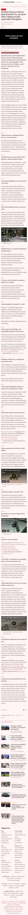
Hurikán (3, 717)
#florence (4, 546)
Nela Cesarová (19, 751)
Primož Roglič (18, 841)
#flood (14, 545)
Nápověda (22, 901)
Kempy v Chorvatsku (5, 862)
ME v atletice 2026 (5, 853)
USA (22, 715)
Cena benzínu (18, 878)
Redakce (9, 903)
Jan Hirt (16, 837)
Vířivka (16, 888)
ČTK (2, 22)
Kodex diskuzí (18, 910)
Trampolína (23, 884)
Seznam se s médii (9, 910)
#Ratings (7, 435)
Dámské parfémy (15, 893)
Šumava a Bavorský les (6, 866)
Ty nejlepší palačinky (19, 848)
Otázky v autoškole (19, 870)
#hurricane (23, 545)
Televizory (13, 895)
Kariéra (17, 901)
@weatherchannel (9, 432)
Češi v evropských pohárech (13, 880)
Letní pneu (22, 893)
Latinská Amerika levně (6, 870)
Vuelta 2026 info (18, 833)
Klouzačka (10, 886)
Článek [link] (3, 231)
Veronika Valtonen (20, 760)
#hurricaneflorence (16, 543)
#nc (10, 545)
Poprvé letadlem (5, 864)
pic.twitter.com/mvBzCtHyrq (9, 352)
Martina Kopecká (20, 741)
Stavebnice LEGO (6, 893)
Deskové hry (7, 895)
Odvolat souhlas (17, 911)
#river (17, 545)
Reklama (15, 903)
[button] (14, 235)
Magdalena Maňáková (16, 732)
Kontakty (3, 903)
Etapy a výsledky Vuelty (20, 835)
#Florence (21, 350)
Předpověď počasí (21, 876)
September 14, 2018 (7, 443)
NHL (2, 857)
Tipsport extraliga (5, 851)
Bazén (10, 884)
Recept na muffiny (19, 850)
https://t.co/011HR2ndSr (15, 666)
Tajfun (12, 715)
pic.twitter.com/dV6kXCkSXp (10, 550)
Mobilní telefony (19, 891)
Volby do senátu (4, 841)
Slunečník (5, 886)
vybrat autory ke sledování (6, 24)
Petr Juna (17, 777)
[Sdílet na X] (26, 710)
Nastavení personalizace (13, 913)
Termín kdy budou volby (6, 839)
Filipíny (17, 715)
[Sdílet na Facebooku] (23, 710)
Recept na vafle (18, 855)
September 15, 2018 (17, 353)
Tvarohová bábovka (19, 853)
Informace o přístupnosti (13, 905)
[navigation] (2, 2)
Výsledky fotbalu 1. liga (6, 850)
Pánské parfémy (13, 897)
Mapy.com (13, 876)
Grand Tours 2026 (18, 843)
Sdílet (4, 26)
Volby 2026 (3, 833)
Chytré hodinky (19, 895)
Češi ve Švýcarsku (5, 868)
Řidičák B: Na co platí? (20, 868)
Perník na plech (18, 857)
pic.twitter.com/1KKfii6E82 (9, 439)
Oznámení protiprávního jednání (13, 906)
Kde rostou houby (10, 878)
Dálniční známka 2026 (20, 864)
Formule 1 (3, 855)
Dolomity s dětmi (5, 872)
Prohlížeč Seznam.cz (9, 908)
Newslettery (9, 911)
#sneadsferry (5, 545)
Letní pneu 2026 (18, 862)
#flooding (4, 543)
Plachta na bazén (16, 884)
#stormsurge (11, 546)
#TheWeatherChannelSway (9, 437)
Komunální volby (5, 843)
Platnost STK (17, 872)
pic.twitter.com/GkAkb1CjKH (13, 670)
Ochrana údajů (22, 903)
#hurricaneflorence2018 (8, 548)
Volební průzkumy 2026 (6, 835)
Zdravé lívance (18, 851)
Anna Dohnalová (19, 768)
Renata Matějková (17, 733)
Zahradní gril (11, 888)
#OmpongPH (14, 662)
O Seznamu (11, 901)
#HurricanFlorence (15, 435)
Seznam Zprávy (9, 22)
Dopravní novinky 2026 (20, 866)
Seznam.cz (19, 2)
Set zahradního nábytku (19, 886)
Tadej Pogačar (18, 839)
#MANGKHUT (5, 662)
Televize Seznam (19, 908)
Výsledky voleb (4, 837)
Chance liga (3, 848)
